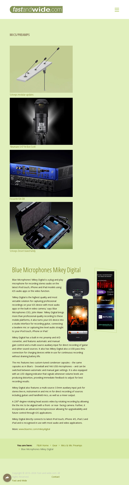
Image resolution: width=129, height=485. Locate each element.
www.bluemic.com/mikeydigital (34, 429)
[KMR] (105, 283)
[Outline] (105, 316)
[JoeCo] (105, 308)
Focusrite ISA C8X (17, 199)
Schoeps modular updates (22, 94)
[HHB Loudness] (105, 291)
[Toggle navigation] (117, 9)
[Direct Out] (105, 324)
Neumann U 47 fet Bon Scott (23, 146)
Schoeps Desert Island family (22, 251)
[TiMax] (105, 300)
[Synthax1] (105, 275)
